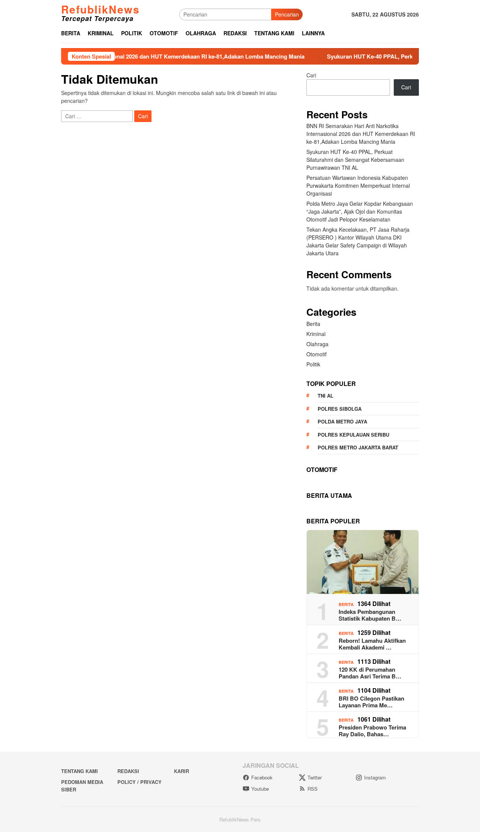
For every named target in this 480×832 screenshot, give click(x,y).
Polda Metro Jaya (342, 421)
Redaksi (128, 771)
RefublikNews (100, 9)
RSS (313, 788)
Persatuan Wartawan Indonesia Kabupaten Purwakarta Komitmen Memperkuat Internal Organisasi (358, 185)
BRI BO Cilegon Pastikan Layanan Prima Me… (371, 701)
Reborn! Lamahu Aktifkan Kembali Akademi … (372, 644)
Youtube (260, 788)
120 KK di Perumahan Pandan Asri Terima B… (370, 673)
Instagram (375, 777)
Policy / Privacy (139, 781)
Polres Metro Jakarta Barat (358, 447)
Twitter (315, 777)
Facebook (262, 777)
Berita (313, 323)
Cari (311, 75)
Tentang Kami (79, 771)
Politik (313, 364)
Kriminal (316, 334)
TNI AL (325, 395)
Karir (181, 771)
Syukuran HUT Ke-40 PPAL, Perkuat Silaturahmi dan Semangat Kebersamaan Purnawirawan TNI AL (355, 159)
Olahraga (317, 344)
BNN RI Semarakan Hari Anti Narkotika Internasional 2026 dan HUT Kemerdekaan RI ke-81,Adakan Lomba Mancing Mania (360, 133)
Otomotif (316, 354)
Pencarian (287, 14)
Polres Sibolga (340, 408)
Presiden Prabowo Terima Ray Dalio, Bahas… (372, 730)
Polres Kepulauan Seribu (353, 434)
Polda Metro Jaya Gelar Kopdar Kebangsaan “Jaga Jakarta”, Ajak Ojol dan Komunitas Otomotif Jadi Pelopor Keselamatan (359, 211)
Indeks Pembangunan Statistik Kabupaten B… (370, 615)
